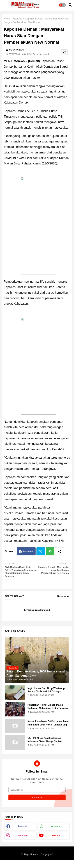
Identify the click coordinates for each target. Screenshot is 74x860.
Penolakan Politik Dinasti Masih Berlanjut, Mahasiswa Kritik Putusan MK (47, 708)
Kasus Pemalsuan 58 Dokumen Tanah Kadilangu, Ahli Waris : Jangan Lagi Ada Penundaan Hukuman (48, 724)
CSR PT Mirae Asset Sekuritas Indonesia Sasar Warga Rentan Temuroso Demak (44, 741)
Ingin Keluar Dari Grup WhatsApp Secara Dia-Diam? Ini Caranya (46, 690)
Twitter (40, 551)
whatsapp (56, 826)
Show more (63, 596)
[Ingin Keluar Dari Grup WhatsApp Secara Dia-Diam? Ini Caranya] (15, 692)
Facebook (28, 551)
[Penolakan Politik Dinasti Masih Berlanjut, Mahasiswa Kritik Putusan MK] (15, 709)
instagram (23, 835)
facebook (23, 826)
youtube (56, 835)
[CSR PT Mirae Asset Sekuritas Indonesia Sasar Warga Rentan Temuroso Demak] (15, 742)
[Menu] (5, 5)
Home (7, 18)
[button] (62, 5)
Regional (17, 18)
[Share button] (59, 551)
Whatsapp (50, 551)
